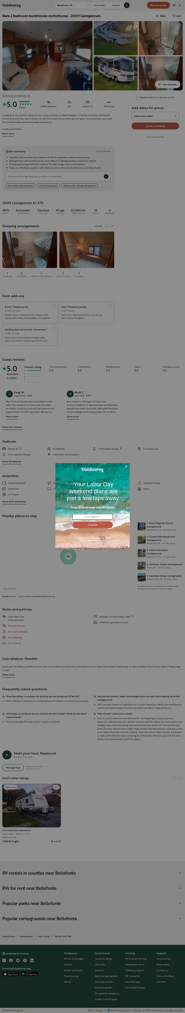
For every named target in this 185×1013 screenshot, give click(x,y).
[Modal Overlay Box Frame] (92, 506)
